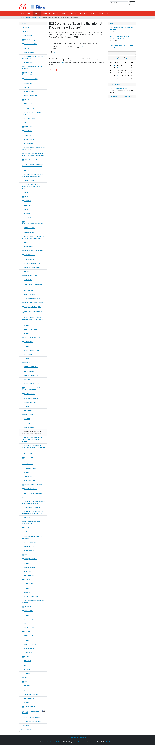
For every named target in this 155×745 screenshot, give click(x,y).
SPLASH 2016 (28, 213)
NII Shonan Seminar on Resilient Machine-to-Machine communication (33, 155)
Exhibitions (25, 725)
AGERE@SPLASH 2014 (30, 329)
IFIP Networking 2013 (30, 402)
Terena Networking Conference (33, 485)
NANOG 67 (27, 242)
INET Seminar (26, 730)
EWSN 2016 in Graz (29, 255)
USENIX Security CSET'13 (31, 383)
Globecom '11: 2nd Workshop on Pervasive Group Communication (32, 512)
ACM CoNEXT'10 (29, 584)
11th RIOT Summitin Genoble (32, 721)
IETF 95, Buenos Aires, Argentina (33, 250)
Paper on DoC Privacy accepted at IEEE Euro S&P (121, 46)
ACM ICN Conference (30, 91)
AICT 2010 (27, 632)
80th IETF (27, 563)
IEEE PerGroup (28, 580)
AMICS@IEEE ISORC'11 (30, 559)
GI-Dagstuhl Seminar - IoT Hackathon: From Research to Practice (31, 186)
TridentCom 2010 (29, 627)
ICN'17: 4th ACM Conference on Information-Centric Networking (32, 175)
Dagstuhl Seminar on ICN (31, 350)
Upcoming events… (128, 96)
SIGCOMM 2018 (28, 143)
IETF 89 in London (29, 371)
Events (37, 13)
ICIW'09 (26, 690)
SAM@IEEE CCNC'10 (30, 644)
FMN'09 (26, 678)
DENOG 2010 (27, 592)
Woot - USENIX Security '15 (32, 298)
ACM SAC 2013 (28, 415)
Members (45, 13)
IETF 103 (26, 122)
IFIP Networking (28, 83)
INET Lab (73, 13)
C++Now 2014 (28, 358)
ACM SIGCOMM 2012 (30, 468)
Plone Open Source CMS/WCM (51, 742)
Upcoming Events (115, 84)
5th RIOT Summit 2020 (30, 79)
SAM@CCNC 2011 (29, 571)
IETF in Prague (28, 35)
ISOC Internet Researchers (32, 636)
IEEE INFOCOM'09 (29, 698)
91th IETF (27, 325)
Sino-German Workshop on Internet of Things (33, 601)
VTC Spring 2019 (29, 108)
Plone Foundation (80, 742)
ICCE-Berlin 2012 (29, 458)
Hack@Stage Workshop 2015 (32, 307)
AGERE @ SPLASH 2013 (31, 375)
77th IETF (27, 640)
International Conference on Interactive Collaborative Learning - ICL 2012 (33, 447)
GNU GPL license (110, 742)
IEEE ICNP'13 (27, 379)
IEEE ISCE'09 (27, 686)
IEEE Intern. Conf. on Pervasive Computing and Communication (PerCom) (32, 495)
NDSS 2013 (27, 423)
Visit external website (86, 47)
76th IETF (27, 657)
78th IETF (27, 615)
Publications (83, 13)
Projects (64, 13)
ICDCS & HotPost (29, 354)
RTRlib (62, 63)
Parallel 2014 (27, 363)
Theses (92, 13)
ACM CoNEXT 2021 (29, 52)
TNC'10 (26, 623)
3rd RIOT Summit (29, 139)
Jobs (108, 13)
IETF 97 (26, 209)
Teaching (55, 13)
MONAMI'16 (27, 217)
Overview (23, 23)
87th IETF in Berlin (29, 394)
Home (22, 13)
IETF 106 (26, 87)
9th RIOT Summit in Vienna (32, 717)
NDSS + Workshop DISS (31, 160)
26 (118, 76)
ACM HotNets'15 (29, 259)
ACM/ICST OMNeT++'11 (31, 567)
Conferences (36, 17)
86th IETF (27, 419)
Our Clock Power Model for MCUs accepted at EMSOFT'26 (119, 37)
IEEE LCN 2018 (28, 131)
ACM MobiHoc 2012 (30, 480)
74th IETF (27, 702)
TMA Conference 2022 (30, 44)
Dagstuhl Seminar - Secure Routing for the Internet (33, 148)
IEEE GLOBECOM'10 (29, 575)
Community (25, 27)
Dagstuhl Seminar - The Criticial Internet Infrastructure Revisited (32, 165)
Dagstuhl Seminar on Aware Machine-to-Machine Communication (33, 223)
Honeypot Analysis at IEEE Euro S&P (30, 712)
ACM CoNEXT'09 (29, 648)
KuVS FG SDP (28, 652)
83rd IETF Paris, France (30, 489)
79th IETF (27, 588)
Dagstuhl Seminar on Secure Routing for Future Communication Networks (32, 319)
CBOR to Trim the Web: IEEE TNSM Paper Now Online (122, 28)
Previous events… (115, 96)
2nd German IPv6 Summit (31, 694)
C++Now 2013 (28, 406)
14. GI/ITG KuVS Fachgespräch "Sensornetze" (32, 285)
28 (114, 65)
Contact (84, 738)
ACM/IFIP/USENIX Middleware (32, 507)
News (29, 13)
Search (132, 3)
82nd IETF (27, 517)
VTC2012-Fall (28, 453)
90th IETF (27, 346)
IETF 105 (26, 100)
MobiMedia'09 (28, 669)
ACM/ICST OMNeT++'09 (31, 707)
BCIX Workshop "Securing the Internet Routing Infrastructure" (31, 432)
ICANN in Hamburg (29, 40)
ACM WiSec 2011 (29, 550)
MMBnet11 (27, 532)
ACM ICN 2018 (28, 135)
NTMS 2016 (27, 201)
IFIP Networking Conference (32, 104)
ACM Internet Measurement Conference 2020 (31, 74)
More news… (113, 53)
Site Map (70, 738)
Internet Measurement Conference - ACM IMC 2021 (33, 57)
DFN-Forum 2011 (29, 546)
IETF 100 (26, 170)
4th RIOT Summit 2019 (30, 95)
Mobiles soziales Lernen (31, 596)
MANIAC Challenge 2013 (31, 398)
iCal (54, 52)
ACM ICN (26, 333)
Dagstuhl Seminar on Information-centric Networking (33, 463)
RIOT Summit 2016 (29, 228)
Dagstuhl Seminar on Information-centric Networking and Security (33, 237)
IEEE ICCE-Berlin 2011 (30, 542)
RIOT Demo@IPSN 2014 (31, 367)
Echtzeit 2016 (28, 205)
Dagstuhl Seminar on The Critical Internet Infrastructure (32, 389)
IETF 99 (26, 192)
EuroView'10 (27, 607)
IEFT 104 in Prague (29, 118)
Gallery (101, 13)
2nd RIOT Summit (29, 180)
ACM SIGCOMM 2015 (30, 294)
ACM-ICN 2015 (28, 280)
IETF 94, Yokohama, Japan (32, 267)
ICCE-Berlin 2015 (29, 290)
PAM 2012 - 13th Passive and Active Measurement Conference (33, 502)
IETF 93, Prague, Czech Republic (33, 302)
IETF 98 (26, 197)
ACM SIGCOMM (28, 342)
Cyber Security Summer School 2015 (32, 312)
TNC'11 (26, 555)
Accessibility (78, 738)
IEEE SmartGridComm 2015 (32, 263)
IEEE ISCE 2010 (28, 619)
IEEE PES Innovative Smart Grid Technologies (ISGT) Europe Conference (32, 439)
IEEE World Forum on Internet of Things (32, 113)
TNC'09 (26, 682)
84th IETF (27, 472)
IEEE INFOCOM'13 (29, 410)
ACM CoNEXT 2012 (29, 427)
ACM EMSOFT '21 (29, 62)
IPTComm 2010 (28, 611)
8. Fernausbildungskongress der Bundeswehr (32, 537)
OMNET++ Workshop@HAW (32, 337)
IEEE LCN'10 (27, 661)
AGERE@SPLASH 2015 (30, 276)
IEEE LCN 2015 (28, 271)
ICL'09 (25, 665)
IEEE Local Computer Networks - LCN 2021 (32, 68)
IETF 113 (26, 48)
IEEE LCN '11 (27, 528)
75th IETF (27, 673)
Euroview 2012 (28, 476)
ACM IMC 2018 (28, 127)
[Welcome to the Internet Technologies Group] (33, 5)
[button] (32, 13)
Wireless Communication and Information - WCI (31, 522)
